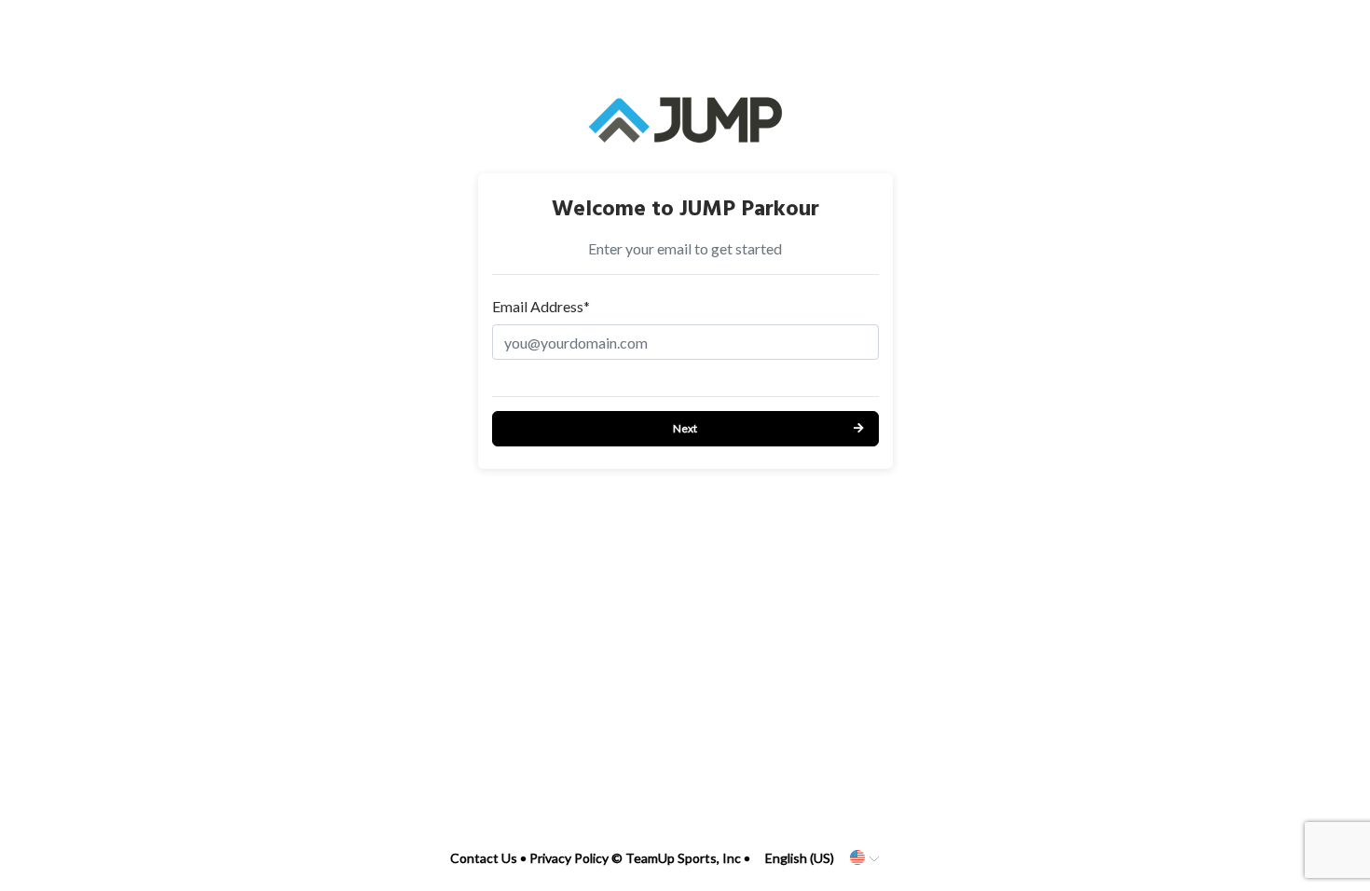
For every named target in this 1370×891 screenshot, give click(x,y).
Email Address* (541, 306)
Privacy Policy (569, 858)
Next (685, 428)
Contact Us (483, 858)
